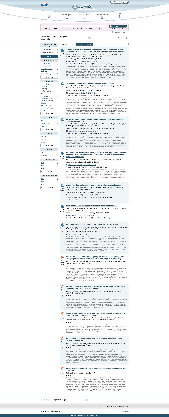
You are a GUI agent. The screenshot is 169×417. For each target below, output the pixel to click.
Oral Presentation (83, 29)
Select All (65, 44)
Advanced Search (120, 32)
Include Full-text (122, 29)
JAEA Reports (67, 16)
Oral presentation (102, 16)
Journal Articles (84, 16)
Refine (49, 56)
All (49, 14)
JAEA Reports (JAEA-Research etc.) (54, 29)
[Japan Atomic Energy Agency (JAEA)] (44, 5)
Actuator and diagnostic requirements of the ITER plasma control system (93, 185)
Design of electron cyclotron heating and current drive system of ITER (92, 224)
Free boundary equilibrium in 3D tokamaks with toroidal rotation (90, 83)
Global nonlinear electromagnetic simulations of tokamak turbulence (91, 206)
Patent (119, 14)
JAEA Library (124, 411)
